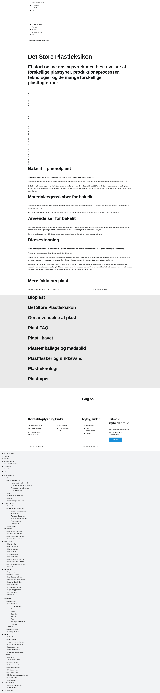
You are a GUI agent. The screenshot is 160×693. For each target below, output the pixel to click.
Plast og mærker (16, 490)
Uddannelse (8, 528)
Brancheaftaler (12, 604)
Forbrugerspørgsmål (14, 480)
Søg (33, 34)
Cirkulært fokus (12, 554)
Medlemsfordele (12, 629)
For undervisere (9, 503)
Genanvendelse (12, 546)
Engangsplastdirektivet (15, 582)
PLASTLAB (15, 513)
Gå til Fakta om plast (100, 289)
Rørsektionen (12, 677)
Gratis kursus (11, 526)
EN (33, 10)
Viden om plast (37, 24)
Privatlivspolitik (39, 446)
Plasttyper (10, 498)
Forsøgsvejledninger (18, 516)
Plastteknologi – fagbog (19, 518)
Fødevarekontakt (13, 647)
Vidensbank (90, 425)
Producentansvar (13, 574)
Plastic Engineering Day (15, 536)
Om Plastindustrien (38, 3)
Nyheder (35, 29)
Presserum (35, 5)
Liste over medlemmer (14, 685)
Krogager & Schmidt (18, 621)
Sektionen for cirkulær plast (16, 665)
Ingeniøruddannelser (14, 534)
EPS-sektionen (12, 672)
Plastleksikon (90, 431)
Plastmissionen (16, 521)
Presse (88, 433)
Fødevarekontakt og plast (16, 579)
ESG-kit (10, 567)
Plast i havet (11, 551)
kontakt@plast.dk (37, 432)
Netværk (6, 634)
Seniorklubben (12, 680)
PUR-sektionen (12, 670)
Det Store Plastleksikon (15, 496)
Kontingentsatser (13, 632)
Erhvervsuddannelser (14, 531)
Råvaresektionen (13, 662)
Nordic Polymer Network (15, 652)
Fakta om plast (9, 475)
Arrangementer (37, 32)
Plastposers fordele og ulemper (21, 485)
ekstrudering (119, 248)
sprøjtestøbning (106, 248)
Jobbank (10, 627)
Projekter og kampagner (15, 501)
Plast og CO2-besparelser (16, 559)
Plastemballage (12, 549)
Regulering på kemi (14, 590)
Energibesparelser (13, 649)
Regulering (7, 569)
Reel (12, 619)
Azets (13, 611)
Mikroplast (10, 595)
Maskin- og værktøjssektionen (17, 675)
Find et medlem (9, 682)
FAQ (87, 428)
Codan (13, 609)
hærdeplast (44, 181)
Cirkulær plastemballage (15, 644)
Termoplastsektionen (14, 660)
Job (60, 431)
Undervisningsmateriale (15, 508)
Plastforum (14, 624)
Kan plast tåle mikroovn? (19, 483)
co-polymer (54, 181)
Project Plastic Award (14, 539)
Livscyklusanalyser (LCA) (16, 564)
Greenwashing (12, 592)
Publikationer (8, 690)
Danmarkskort (12, 687)
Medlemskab (8, 599)
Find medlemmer (64, 428)
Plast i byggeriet (12, 556)
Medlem (34, 27)
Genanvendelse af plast (15, 642)
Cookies (31, 446)
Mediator (14, 616)
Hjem (30, 40)
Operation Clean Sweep (15, 562)
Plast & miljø (8, 541)
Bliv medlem (63, 425)
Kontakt (34, 8)
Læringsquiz (15, 523)
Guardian (14, 614)
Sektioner (7, 655)
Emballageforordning (14, 577)
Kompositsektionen (13, 667)
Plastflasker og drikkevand (20, 488)
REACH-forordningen (14, 587)
